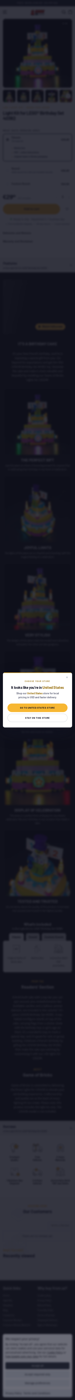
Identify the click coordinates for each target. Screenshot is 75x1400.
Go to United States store (37, 707)
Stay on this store (37, 717)
